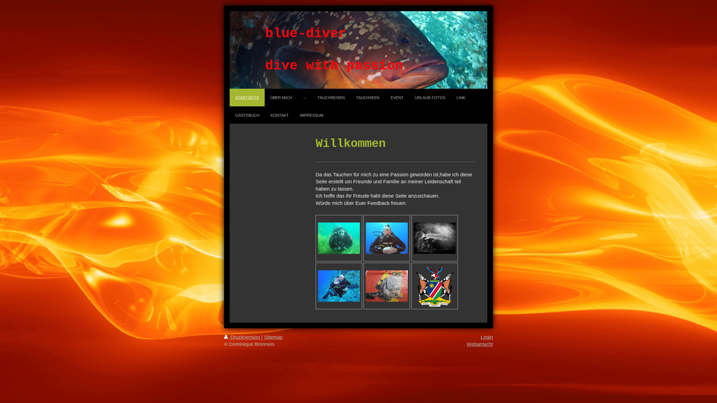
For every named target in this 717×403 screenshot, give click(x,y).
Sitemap (273, 337)
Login (487, 337)
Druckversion (245, 337)
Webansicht (480, 344)
